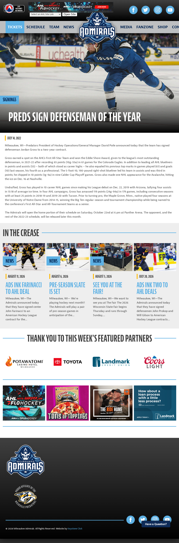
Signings (9, 99)
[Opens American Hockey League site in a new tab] (14, 9)
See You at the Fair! (107, 288)
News (10, 261)
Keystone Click (75, 528)
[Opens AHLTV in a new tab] (70, 11)
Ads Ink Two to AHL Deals (152, 288)
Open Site (70, 14)
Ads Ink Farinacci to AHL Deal (24, 288)
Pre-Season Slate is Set (67, 288)
